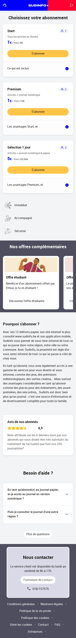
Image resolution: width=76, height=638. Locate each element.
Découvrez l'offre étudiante (26, 301)
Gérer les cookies (21, 624)
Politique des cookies (35, 618)
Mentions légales (52, 604)
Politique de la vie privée (35, 611)
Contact (43, 624)
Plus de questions (38, 534)
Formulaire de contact (38, 580)
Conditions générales (21, 604)
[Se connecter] (71, 5)
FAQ (57, 624)
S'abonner (38, 53)
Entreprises (35, 631)
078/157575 (40, 589)
